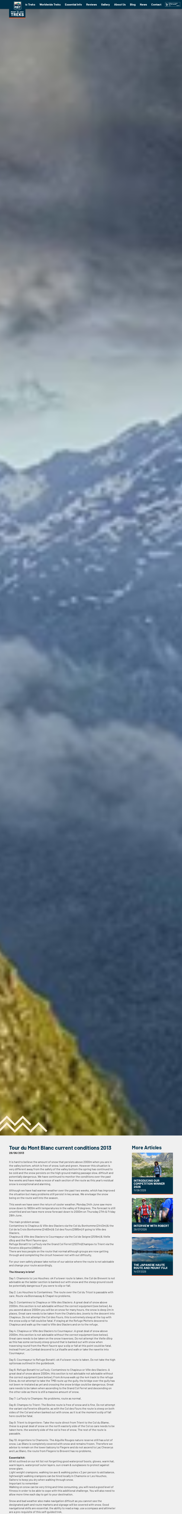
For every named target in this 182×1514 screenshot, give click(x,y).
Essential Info (73, 4)
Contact (156, 4)
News (143, 4)
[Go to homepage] (17, 17)
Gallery (105, 4)
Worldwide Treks (50, 4)
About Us (120, 4)
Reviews (91, 4)
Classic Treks (26, 4)
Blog (133, 4)
